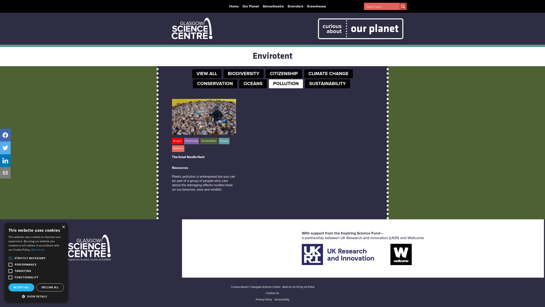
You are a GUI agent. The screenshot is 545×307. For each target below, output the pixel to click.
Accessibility (282, 299)
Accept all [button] (21, 287)
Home (234, 6)
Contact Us (272, 293)
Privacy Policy (264, 299)
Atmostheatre (273, 6)
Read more (38, 249)
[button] (36, 296)
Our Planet (250, 6)
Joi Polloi (309, 287)
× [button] (63, 227)
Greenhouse (316, 6)
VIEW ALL (206, 73)
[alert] (36, 263)
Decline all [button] (50, 287)
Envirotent (295, 6)
